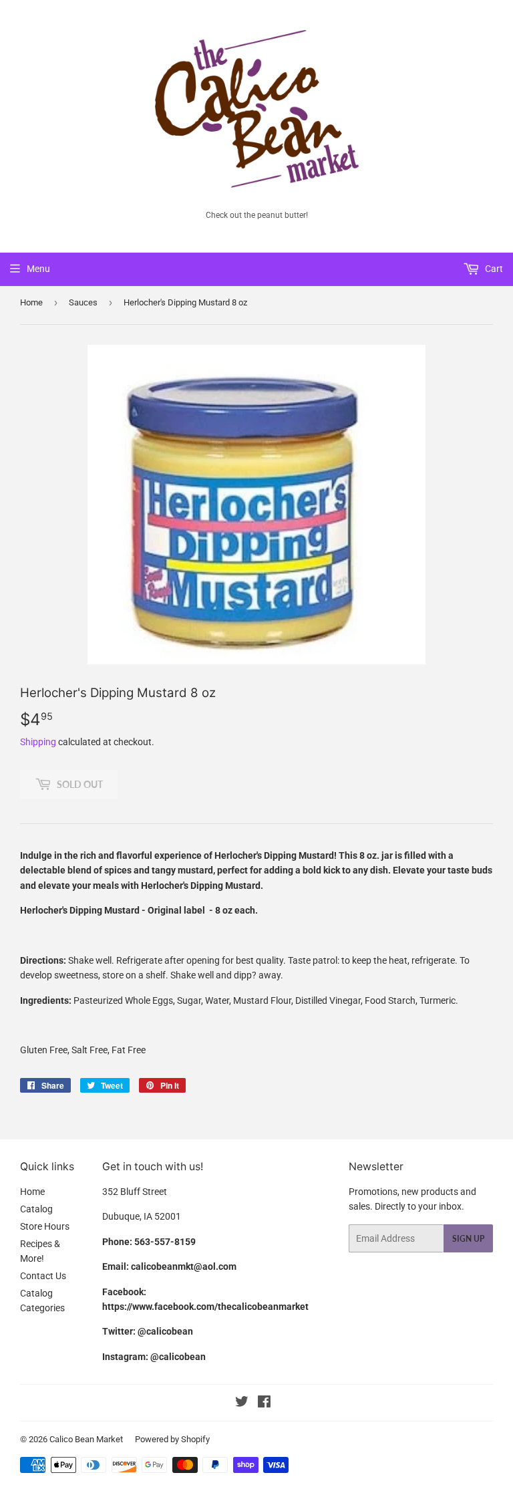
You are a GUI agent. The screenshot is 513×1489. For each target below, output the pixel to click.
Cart (493, 268)
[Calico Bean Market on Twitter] (241, 1403)
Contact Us (43, 1275)
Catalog (36, 1209)
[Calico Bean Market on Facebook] (264, 1403)
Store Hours (44, 1226)
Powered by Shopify (172, 1439)
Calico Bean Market (86, 1439)
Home (31, 302)
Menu (38, 268)
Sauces (83, 302)
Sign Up (468, 1239)
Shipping (38, 741)
